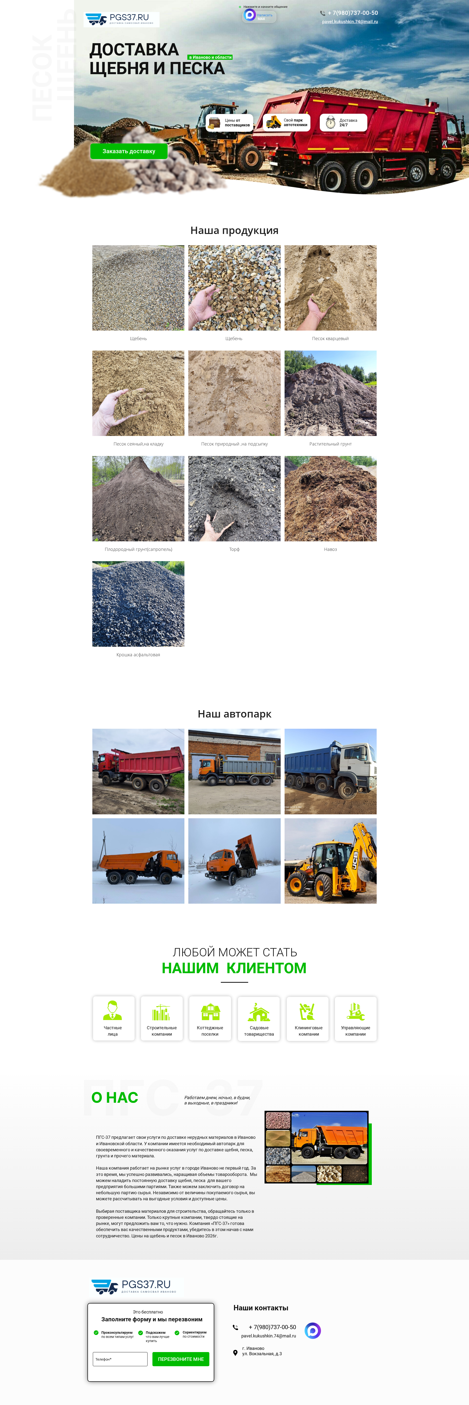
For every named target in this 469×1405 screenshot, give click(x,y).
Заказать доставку (129, 151)
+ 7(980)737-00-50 (353, 13)
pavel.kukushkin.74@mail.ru (268, 1335)
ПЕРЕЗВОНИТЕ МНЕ (181, 1359)
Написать (265, 17)
